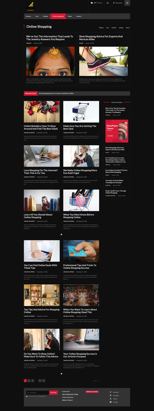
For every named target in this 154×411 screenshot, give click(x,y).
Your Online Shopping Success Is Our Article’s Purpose (80, 355)
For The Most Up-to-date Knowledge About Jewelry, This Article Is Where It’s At (115, 160)
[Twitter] (110, 398)
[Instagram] (110, 395)
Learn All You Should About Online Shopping (38, 216)
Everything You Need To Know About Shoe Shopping (116, 171)
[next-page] (43, 380)
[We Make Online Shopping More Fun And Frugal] (81, 156)
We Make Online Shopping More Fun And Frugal (80, 171)
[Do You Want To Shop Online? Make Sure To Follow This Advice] (42, 339)
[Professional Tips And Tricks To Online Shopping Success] (81, 251)
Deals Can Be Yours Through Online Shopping (115, 192)
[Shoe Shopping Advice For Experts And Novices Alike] (103, 61)
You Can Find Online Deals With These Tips (40, 266)
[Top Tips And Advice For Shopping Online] (42, 295)
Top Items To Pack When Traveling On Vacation (114, 181)
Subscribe (53, 392)
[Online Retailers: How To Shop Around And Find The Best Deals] (42, 112)
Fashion (114, 27)
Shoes (128, 27)
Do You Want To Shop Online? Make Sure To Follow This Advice (41, 355)
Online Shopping (29, 132)
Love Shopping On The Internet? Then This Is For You (41, 171)
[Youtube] (110, 402)
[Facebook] (110, 392)
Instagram (116, 395)
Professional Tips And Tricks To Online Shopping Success (79, 266)
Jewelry (121, 27)
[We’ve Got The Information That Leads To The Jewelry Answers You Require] (50, 61)
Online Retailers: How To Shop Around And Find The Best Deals (41, 127)
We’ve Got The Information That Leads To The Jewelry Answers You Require (49, 38)
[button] (107, 3)
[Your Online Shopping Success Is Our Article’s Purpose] (81, 339)
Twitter (115, 399)
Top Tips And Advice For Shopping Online (41, 311)
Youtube (115, 402)
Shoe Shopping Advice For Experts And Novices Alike (101, 38)
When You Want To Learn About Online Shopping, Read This (80, 311)
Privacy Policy (42, 396)
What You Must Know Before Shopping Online (78, 216)
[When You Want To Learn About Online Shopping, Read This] (81, 295)
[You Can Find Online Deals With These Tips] (42, 251)
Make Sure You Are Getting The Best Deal (79, 127)
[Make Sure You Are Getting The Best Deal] (81, 112)
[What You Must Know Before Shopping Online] (81, 200)
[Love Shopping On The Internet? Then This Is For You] (42, 156)
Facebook (115, 392)
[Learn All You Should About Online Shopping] (42, 200)
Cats (107, 27)
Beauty (101, 27)
